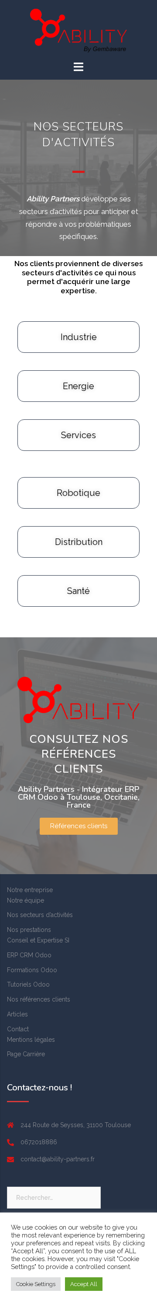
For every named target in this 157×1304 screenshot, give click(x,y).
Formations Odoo (32, 970)
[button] (79, 826)
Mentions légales (31, 1039)
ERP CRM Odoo (29, 955)
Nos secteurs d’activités (40, 914)
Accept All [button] (83, 1284)
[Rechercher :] (54, 1198)
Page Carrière (26, 1054)
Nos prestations (29, 929)
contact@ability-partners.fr (57, 1159)
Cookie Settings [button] (35, 1284)
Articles (17, 1014)
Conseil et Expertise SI (38, 940)
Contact (18, 1029)
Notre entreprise (30, 889)
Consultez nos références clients (78, 754)
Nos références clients (38, 999)
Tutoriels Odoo (28, 984)
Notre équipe (25, 900)
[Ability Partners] (78, 30)
